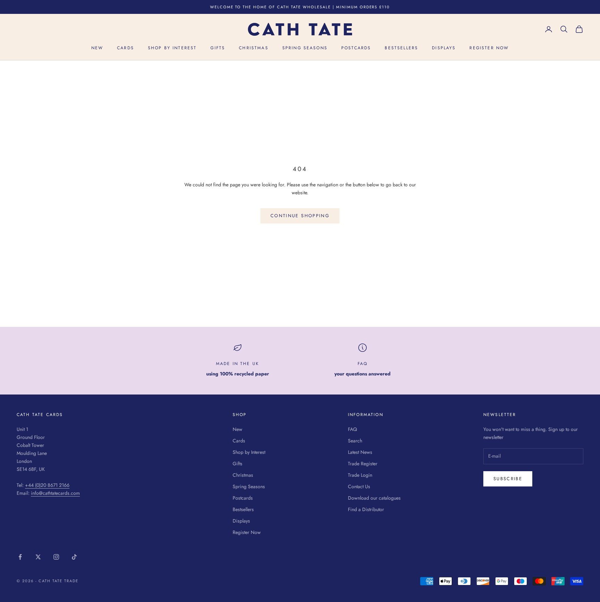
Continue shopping (300, 215)
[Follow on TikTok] (74, 556)
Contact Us (359, 486)
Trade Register (362, 463)
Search (355, 440)
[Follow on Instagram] (56, 556)
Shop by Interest (172, 48)
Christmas (253, 48)
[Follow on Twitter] (38, 556)
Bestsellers (401, 48)
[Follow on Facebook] (20, 556)
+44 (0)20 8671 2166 (47, 485)
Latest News (360, 452)
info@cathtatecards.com (55, 493)
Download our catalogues (374, 497)
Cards (125, 48)
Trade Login (360, 475)
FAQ (362, 364)
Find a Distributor (366, 509)
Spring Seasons (304, 48)
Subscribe (507, 478)
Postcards (356, 48)
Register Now (489, 48)
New (97, 48)
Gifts (217, 48)
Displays (444, 48)
